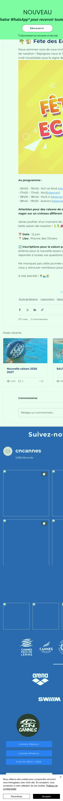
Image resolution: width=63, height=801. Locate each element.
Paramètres (16, 796)
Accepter (46, 796)
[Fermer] (58, 779)
